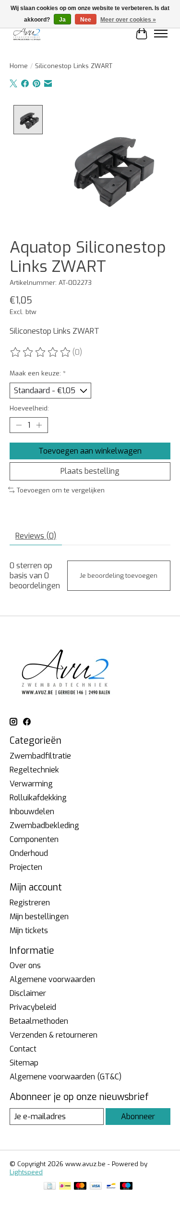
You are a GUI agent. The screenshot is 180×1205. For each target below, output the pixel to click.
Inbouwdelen (32, 812)
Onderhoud (29, 853)
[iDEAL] (65, 1187)
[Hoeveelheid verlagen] (18, 425)
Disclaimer (28, 993)
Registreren (30, 903)
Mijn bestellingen (39, 917)
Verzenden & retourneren (53, 1035)
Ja (62, 19)
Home (19, 66)
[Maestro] (126, 1187)
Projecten (26, 867)
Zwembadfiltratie (40, 756)
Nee (85, 19)
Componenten (34, 839)
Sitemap (24, 1063)
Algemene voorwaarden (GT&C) (65, 1077)
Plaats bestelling (90, 471)
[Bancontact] (111, 1187)
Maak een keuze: (38, 373)
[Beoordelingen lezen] (41, 352)
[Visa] (96, 1187)
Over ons (25, 965)
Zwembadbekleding (44, 825)
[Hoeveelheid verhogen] (39, 425)
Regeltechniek (34, 770)
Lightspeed (26, 1172)
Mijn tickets (29, 930)
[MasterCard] (80, 1187)
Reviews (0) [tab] (35, 536)
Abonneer (138, 1116)
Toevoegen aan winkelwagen (90, 451)
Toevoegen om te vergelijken (61, 490)
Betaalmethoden (39, 1021)
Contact (23, 1049)
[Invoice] (50, 1187)
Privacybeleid (33, 1007)
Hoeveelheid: (29, 408)
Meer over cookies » (128, 19)
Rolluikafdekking (38, 798)
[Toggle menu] (160, 33)
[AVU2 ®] (28, 33)
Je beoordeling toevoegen (118, 576)
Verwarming (31, 784)
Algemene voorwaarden (52, 979)
